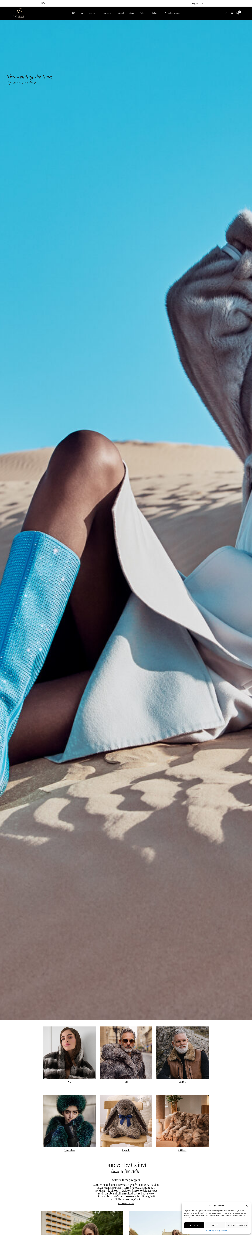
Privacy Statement (221, 1230)
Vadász (182, 1082)
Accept (194, 1225)
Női (69, 1082)
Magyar (194, 3)
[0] (237, 13)
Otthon (182, 1150)
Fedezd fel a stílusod (126, 1203)
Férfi (126, 1082)
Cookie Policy (209, 1230)
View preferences (237, 1225)
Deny (215, 1225)
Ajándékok (69, 1150)
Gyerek (126, 1150)
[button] (246, 1205)
